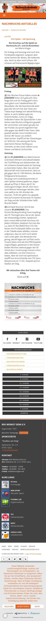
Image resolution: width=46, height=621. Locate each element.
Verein (16, 546)
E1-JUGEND (24, 400)
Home (4, 546)
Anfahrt (32, 546)
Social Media (23, 333)
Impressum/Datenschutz (29, 550)
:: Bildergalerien (14, 369)
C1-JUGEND (24, 383)
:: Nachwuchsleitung (16, 354)
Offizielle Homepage (9, 2)
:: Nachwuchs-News (15, 362)
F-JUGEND (24, 409)
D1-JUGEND (24, 392)
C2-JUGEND (24, 387)
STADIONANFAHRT (10, 450)
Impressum (21, 2)
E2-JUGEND (24, 404)
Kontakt (15, 550)
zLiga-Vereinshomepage (33, 554)
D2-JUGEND (24, 396)
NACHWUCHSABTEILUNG (23, 350)
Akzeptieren (23, 606)
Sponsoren (6, 550)
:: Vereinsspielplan (15, 366)
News (10, 546)
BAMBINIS (24, 413)
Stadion (24, 546)
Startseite (5, 30)
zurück (7, 36)
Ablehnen (9, 606)
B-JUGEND (24, 379)
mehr (37, 606)
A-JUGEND (24, 375)
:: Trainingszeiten (14, 358)
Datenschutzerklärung (26, 617)
